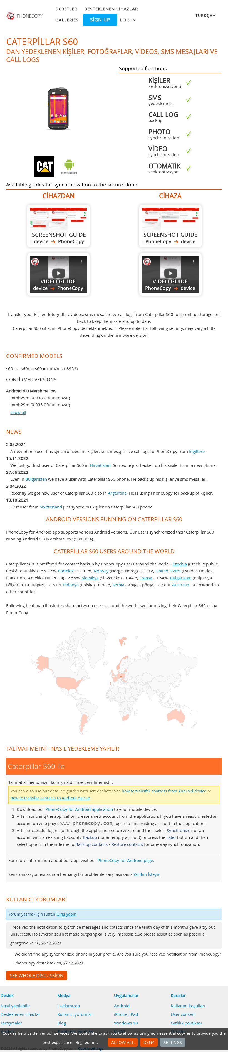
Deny (148, 1042)
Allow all (122, 1042)
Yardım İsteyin (146, 874)
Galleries (66, 20)
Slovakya (90, 577)
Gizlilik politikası (186, 1023)
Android (122, 1005)
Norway (101, 571)
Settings (172, 1042)
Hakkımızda (68, 1005)
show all (18, 412)
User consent (183, 1014)
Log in (128, 20)
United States (168, 571)
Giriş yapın (66, 914)
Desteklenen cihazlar (111, 8)
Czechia (179, 564)
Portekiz (65, 571)
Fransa (145, 577)
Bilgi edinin (86, 1042)
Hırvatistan (100, 465)
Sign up (100, 20)
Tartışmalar (11, 1023)
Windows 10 (126, 1023)
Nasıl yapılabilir (15, 1005)
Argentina (117, 493)
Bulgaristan (36, 479)
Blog (61, 1023)
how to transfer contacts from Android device (164, 791)
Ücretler (66, 8)
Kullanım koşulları (188, 1005)
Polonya (71, 584)
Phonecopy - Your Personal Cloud (25, 16)
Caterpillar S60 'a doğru (170, 226)
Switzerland (51, 507)
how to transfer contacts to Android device (50, 798)
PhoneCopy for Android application (79, 809)
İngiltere (197, 451)
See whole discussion (36, 976)
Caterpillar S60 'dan (58, 226)
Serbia (118, 584)
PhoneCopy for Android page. (125, 860)
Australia (180, 584)
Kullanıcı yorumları (75, 1014)
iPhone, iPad (126, 1014)
